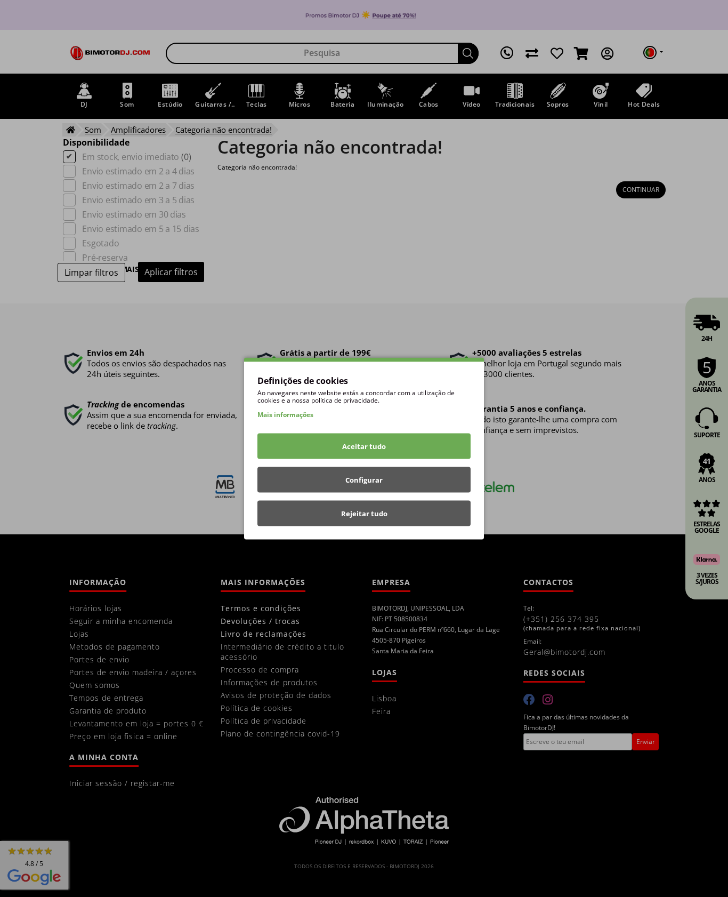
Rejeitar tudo (364, 513)
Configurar (364, 480)
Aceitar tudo (364, 446)
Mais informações (285, 414)
